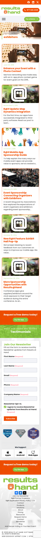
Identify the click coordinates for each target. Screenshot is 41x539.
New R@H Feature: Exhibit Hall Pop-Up (19, 240)
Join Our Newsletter (20, 496)
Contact (20, 503)
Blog (20, 524)
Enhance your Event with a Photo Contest (19, 70)
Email (11, 375)
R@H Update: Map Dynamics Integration (17, 110)
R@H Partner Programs (20, 498)
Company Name (16, 394)
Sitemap (32, 536)
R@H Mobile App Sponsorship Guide (15, 154)
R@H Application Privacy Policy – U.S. (20, 501)
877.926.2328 (32, 10)
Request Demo (20, 517)
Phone (11, 385)
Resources (20, 515)
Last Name (13, 366)
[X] (38, 2)
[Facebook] (28, 2)
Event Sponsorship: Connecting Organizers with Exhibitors (18, 195)
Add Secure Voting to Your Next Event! (20, 526)
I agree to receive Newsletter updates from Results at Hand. (22, 409)
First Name (13, 356)
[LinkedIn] (33, 2)
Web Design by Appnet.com (14, 536)
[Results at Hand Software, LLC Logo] (10, 10)
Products (20, 505)
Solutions (20, 508)
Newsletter (20, 522)
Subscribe (10, 418)
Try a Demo (30, 19)
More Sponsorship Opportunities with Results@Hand (15, 284)
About (20, 510)
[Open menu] (3, 19)
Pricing (20, 512)
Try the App (19, 320)
